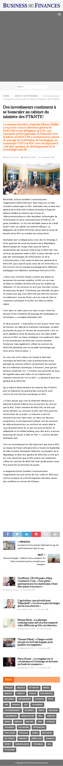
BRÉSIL (46, 687)
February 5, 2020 (12, 590)
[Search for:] (31, 86)
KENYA (41, 710)
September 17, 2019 (27, 648)
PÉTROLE (23, 732)
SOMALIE (50, 738)
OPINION (50, 721)
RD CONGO (10, 738)
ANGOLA (21, 687)
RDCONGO (47, 732)
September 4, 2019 (27, 667)
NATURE (29, 721)
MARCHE (51, 715)
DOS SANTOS (47, 693)
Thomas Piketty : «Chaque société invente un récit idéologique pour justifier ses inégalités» (35, 642)
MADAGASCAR (27, 715)
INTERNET (29, 710)
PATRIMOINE (39, 727)
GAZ (26, 704)
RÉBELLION (36, 738)
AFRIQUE (9, 687)
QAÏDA (35, 732)
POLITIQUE (10, 732)
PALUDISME (23, 727)
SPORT (8, 744)
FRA (6, 704)
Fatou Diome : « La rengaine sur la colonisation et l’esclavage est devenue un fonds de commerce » (38, 661)
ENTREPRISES (24, 699)
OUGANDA (9, 727)
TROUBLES (38, 744)
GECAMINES (37, 704)
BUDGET (8, 693)
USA (49, 744)
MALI (40, 715)
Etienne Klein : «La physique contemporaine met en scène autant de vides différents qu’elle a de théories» (38, 622)
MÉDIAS (18, 721)
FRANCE (16, 704)
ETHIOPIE (39, 699)
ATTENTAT (34, 687)
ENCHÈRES (9, 699)
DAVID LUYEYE (29, 157)
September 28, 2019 (27, 628)
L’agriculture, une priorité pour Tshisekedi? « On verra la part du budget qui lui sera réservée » (39, 603)
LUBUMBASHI (11, 715)
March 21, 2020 (12, 157)
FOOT (51, 699)
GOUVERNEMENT (12, 710)
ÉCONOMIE (10, 749)
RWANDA (23, 738)
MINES (7, 721)
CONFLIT (21, 693)
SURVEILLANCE (22, 744)
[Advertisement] (31, 50)
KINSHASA (53, 710)
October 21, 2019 (26, 609)
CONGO (32, 693)
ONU (40, 721)
